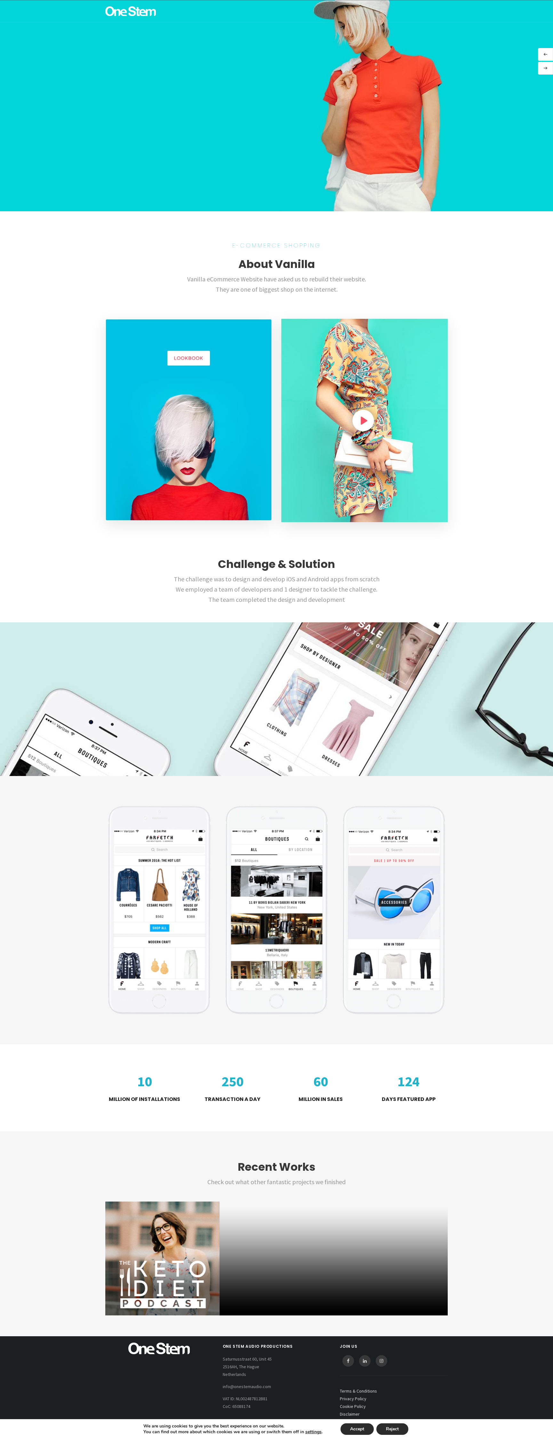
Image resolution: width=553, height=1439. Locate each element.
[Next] (545, 68)
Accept (357, 1429)
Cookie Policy (353, 1406)
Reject (392, 1429)
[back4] (277, 1258)
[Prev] (545, 54)
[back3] (390, 1258)
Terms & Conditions (358, 1391)
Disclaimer (350, 1414)
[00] (162, 1258)
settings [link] (313, 1432)
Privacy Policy (353, 1399)
